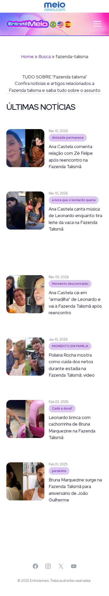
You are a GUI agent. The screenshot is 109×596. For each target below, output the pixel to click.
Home (27, 56)
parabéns (59, 471)
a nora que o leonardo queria (74, 200)
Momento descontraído (70, 284)
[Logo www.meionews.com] (54, 6)
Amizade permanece (68, 137)
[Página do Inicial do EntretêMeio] (27, 24)
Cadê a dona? (62, 408)
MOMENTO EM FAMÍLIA (70, 346)
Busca (45, 56)
